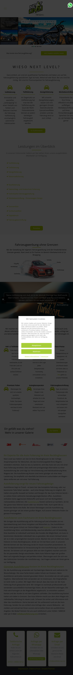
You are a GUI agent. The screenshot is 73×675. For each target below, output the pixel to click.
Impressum (44, 356)
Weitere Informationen (32, 356)
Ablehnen (36, 351)
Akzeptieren (36, 345)
